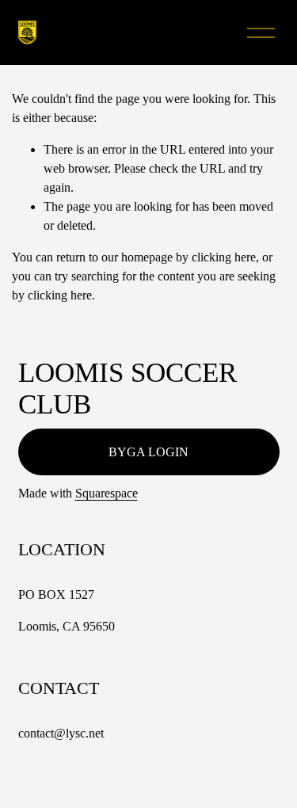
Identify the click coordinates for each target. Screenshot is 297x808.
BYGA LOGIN (148, 452)
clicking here (224, 257)
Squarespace (106, 493)
